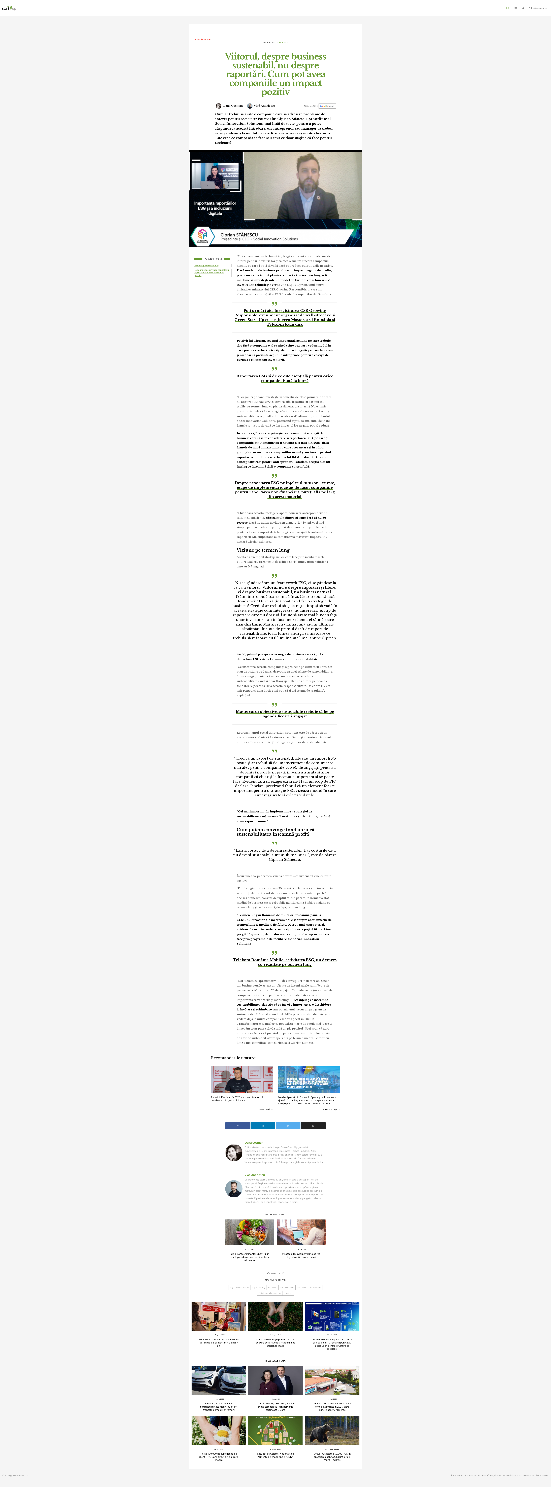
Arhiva (535, 1475)
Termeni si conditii (511, 1475)
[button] (515, 8)
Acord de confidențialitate (487, 1475)
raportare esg (259, 1287)
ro (507, 7)
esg (231, 1287)
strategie (289, 1293)
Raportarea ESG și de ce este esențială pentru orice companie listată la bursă (284, 378)
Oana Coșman (232, 105)
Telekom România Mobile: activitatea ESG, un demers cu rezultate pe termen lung (285, 962)
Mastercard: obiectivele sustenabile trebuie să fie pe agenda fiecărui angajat (285, 713)
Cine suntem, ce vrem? (461, 1475)
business (272, 1287)
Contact (544, 1475)
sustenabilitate (243, 1287)
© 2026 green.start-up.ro (15, 1475)
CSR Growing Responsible (270, 1293)
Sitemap (526, 1475)
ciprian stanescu (287, 1287)
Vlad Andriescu (264, 105)
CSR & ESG (282, 42)
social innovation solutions (309, 1287)
